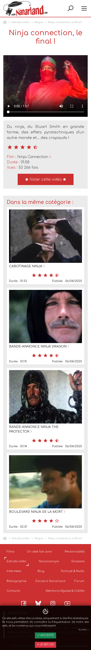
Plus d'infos (83, 630)
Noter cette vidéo (45, 180)
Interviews (14, 571)
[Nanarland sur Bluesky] (38, 603)
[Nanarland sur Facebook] (23, 603)
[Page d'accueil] (6, 22)
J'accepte (47, 635)
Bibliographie (16, 581)
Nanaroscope (49, 561)
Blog (41, 571)
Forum (79, 581)
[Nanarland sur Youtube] (67, 603)
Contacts (13, 590)
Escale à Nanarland (50, 581)
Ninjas (39, 22)
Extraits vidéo (21, 22)
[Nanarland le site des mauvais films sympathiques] (25, 8)
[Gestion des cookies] (45, 611)
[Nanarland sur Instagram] (52, 603)
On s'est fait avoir (39, 551)
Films (10, 551)
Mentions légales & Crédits (65, 590)
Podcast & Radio (72, 571)
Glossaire (77, 561)
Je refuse (46, 644)
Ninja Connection (32, 157)
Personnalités (74, 551)
